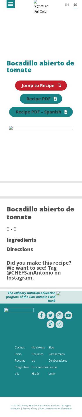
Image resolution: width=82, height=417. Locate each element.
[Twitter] (50, 315)
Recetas (20, 360)
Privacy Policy (30, 408)
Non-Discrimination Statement (56, 408)
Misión (36, 373)
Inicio (18, 354)
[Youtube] (68, 315)
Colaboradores (58, 360)
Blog (51, 347)
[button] (11, 4)
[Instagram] (59, 315)
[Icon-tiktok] (50, 324)
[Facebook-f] (41, 315)
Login (52, 373)
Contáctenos (57, 354)
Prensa (53, 367)
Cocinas (20, 347)
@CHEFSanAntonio (30, 272)
